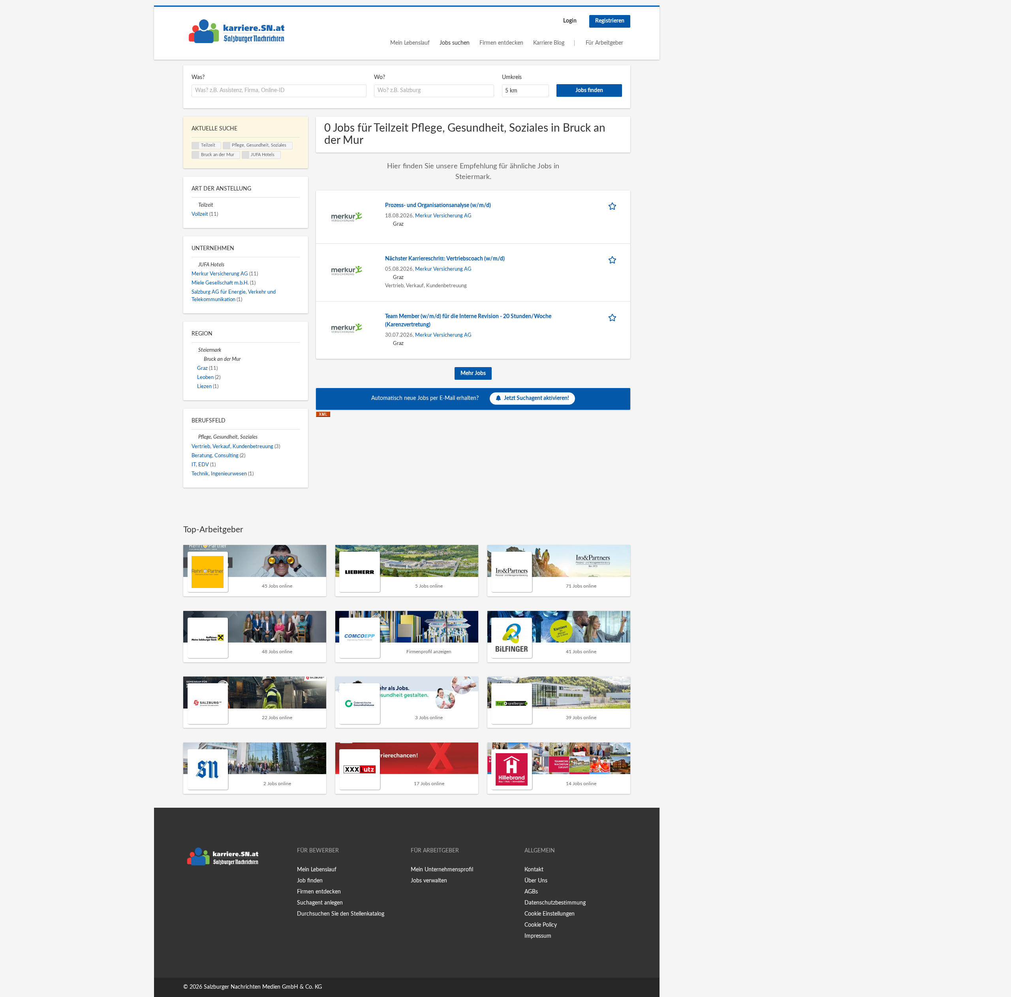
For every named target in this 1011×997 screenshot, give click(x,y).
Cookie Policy (540, 925)
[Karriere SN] (236, 31)
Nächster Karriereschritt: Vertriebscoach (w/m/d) (445, 259)
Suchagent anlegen (320, 903)
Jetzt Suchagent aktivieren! (536, 398)
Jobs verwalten (429, 881)
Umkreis (512, 77)
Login (570, 21)
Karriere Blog (548, 43)
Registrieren (609, 21)
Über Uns (535, 881)
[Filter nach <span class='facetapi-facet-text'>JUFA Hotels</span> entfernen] (245, 154)
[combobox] (279, 91)
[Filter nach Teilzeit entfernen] (195, 205)
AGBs (531, 892)
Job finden (310, 881)
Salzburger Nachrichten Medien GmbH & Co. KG (263, 987)
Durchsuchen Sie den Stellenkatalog (340, 914)
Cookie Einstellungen (549, 914)
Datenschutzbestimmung (555, 903)
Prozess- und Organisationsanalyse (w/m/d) (438, 205)
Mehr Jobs (473, 373)
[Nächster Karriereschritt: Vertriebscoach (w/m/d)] (346, 270)
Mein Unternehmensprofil (442, 870)
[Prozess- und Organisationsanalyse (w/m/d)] (346, 217)
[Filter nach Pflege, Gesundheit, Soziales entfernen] (195, 437)
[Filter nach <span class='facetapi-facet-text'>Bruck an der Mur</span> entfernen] (195, 154)
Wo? (379, 77)
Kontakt (533, 870)
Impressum (537, 936)
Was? (198, 77)
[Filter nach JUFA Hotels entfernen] (195, 264)
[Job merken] (613, 206)
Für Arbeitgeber (604, 43)
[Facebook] (189, 885)
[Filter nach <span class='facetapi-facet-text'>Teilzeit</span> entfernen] (195, 145)
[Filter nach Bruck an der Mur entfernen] (200, 359)
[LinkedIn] (213, 885)
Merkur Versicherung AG (443, 215)
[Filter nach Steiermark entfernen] (195, 350)
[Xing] (202, 885)
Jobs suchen (455, 43)
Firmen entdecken (501, 43)
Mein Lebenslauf (410, 43)
